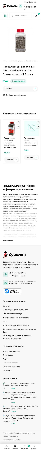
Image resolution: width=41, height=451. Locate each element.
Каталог (15, 448)
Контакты (34, 449)
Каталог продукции (17, 61)
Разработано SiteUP (11, 440)
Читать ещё (8, 240)
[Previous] (6, 143)
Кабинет (6, 448)
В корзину (20, 89)
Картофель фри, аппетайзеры (16, 325)
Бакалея (6, 306)
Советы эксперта (10, 363)
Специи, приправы (32, 61)
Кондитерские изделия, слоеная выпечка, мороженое (17, 337)
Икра (5, 321)
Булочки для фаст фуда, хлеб (15, 310)
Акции (5, 359)
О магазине (8, 355)
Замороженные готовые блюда (16, 318)
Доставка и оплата (11, 367)
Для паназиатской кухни (13, 314)
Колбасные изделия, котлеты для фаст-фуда (20, 330)
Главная (5, 61)
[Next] (34, 143)
